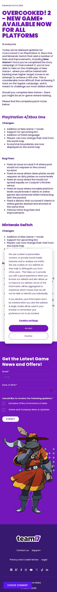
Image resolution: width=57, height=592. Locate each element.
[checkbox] (28, 407)
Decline (28, 336)
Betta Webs (34, 582)
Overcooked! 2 (11, 53)
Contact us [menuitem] (23, 550)
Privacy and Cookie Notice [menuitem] (24, 559)
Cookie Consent (17, 585)
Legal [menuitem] (44, 559)
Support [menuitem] (36, 550)
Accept (28, 328)
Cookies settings (28, 320)
